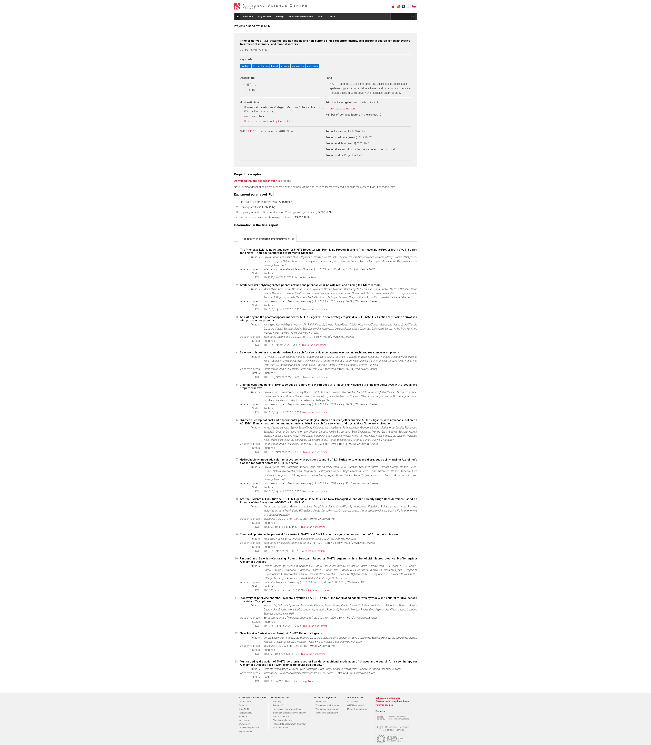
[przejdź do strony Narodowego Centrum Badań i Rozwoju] (394, 728)
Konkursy (277, 702)
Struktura (243, 717)
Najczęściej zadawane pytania (287, 709)
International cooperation (301, 16)
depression (312, 66)
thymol (274, 66)
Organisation (264, 16)
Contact (332, 16)
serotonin (245, 66)
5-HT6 (256, 66)
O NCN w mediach (355, 705)
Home (237, 16)
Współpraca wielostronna (327, 705)
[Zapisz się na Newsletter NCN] (408, 6)
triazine (265, 66)
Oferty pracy (244, 724)
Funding (279, 16)
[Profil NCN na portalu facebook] (403, 6)
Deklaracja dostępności (388, 698)
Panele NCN (278, 705)
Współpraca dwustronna (326, 709)
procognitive (298, 66)
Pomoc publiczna (281, 717)
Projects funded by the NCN (252, 26)
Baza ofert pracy (280, 728)
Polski (414, 6)
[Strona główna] (270, 6)
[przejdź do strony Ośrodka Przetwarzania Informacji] (394, 738)
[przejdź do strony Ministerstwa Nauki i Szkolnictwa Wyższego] (394, 717)
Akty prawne (244, 720)
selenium (285, 66)
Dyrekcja (243, 705)
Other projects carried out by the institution (269, 121)
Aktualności (352, 702)
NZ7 (332, 83)
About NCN (247, 16)
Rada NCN (244, 709)
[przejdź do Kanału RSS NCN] (398, 6)
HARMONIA (321, 702)
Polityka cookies (384, 705)
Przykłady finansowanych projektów (289, 724)
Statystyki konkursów (282, 720)
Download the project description (255, 180)
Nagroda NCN (245, 731)
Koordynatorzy (245, 713)
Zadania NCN (245, 702)
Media (320, 16)
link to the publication (307, 277)
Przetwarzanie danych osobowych (393, 701)
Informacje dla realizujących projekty (289, 713)
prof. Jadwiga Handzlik (343, 108)
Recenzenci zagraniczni (326, 713)
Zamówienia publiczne (249, 728)
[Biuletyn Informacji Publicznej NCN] (393, 6)
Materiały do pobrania (357, 709)
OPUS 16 (251, 131)
